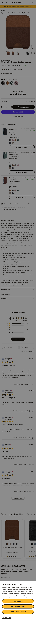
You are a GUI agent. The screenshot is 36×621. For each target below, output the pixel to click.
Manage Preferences (18, 611)
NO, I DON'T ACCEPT (18, 606)
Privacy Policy (6, 617)
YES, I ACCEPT (18, 601)
